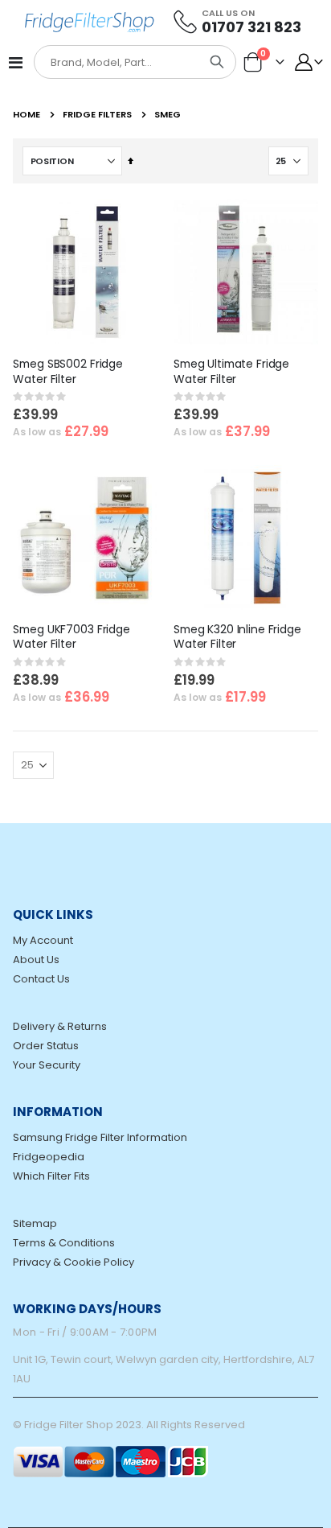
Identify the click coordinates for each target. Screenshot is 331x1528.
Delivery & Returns (60, 1026)
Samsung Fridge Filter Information (100, 1137)
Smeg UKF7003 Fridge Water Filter (71, 637)
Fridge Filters (97, 114)
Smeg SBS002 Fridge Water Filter (68, 371)
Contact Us (41, 978)
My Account (43, 940)
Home (26, 114)
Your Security (46, 1065)
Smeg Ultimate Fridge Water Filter (231, 371)
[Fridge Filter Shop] (95, 21)
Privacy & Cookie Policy (73, 1262)
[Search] (216, 62)
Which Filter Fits (51, 1176)
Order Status (46, 1045)
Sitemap (35, 1223)
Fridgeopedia (48, 1156)
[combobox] (117, 63)
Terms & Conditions (64, 1242)
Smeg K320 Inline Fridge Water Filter (237, 637)
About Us (36, 959)
